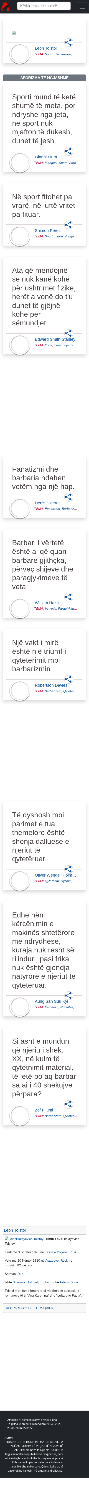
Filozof (33, 1282)
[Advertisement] (44, 410)
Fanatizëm (52, 508)
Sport (49, 54)
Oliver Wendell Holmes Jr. (60, 875)
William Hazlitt (49, 603)
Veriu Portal (50, 1420)
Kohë (48, 345)
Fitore (58, 236)
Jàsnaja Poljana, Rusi (60, 1252)
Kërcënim (51, 1007)
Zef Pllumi (45, 1110)
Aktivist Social (69, 1282)
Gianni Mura (47, 157)
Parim (77, 881)
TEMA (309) (44, 1308)
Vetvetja (50, 608)
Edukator (46, 1282)
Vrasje (69, 236)
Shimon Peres (49, 230)
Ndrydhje (66, 1007)
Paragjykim (66, 608)
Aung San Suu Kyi (53, 1001)
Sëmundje (61, 345)
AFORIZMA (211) (18, 1308)
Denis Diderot (49, 503)
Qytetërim (70, 691)
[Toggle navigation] (82, 6)
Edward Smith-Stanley (56, 339)
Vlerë (72, 163)
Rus (20, 1274)
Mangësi (51, 163)
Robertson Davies (52, 685)
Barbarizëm (62, 54)
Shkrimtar (19, 1282)
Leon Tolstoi (47, 48)
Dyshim (66, 881)
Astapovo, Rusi (56, 1260)
